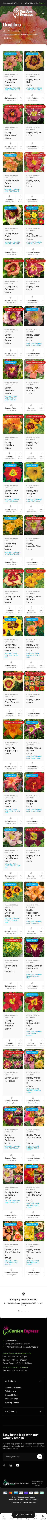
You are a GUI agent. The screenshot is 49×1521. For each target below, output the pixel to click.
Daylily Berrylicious (10, 133)
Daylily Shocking (9, 911)
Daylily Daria (32, 286)
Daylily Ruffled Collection (12, 1193)
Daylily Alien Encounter (11, 80)
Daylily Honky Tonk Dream (11, 492)
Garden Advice (11, 1399)
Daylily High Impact (32, 443)
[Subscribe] (39, 1456)
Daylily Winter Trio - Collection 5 (34, 1195)
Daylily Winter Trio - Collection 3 (13, 1252)
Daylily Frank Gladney (32, 389)
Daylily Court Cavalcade (11, 287)
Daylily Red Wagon (31, 802)
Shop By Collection (13, 1387)
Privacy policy (16, 1502)
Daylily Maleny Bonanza (33, 597)
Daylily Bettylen (34, 132)
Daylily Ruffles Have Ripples (12, 856)
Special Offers (11, 1395)
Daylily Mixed (33, 699)
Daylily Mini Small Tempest (12, 700)
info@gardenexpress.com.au (17, 1343)
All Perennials (13, 31)
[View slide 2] (22, 1310)
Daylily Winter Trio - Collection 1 (34, 1137)
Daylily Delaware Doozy (9, 337)
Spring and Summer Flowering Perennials (21, 34)
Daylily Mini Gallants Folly (33, 646)
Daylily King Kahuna (10, 545)
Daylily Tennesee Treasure (9, 1023)
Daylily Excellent (9, 389)
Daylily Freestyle (9, 443)
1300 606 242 (11, 1340)
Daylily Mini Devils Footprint (12, 646)
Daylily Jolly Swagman (32, 492)
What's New (10, 1391)
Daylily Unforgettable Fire (33, 1023)
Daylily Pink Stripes (10, 802)
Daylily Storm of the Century (34, 967)
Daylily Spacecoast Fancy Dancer (33, 913)
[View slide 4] (28, 1310)
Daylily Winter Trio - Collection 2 (34, 1080)
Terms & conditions (29, 1502)
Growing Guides (12, 1403)
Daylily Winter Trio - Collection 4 (34, 1252)
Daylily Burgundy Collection (10, 1137)
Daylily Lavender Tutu (33, 545)
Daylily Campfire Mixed (34, 234)
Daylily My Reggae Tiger (11, 749)
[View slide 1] (18, 1310)
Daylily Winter (11, 1077)
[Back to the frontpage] (4, 31)
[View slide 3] (25, 1310)
